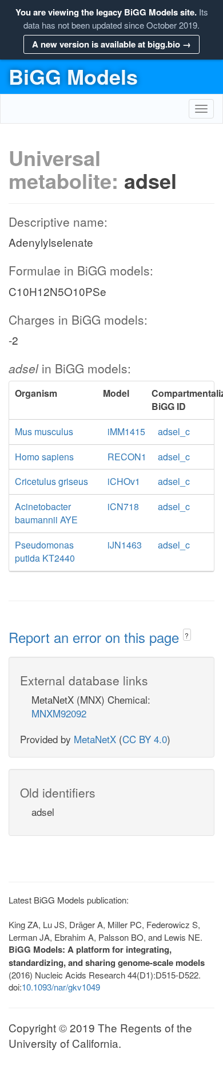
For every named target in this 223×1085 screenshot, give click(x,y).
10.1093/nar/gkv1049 (61, 987)
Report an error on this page (96, 637)
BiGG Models (73, 76)
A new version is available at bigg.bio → (111, 44)
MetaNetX (95, 739)
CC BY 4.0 (144, 739)
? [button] (187, 635)
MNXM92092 (58, 713)
